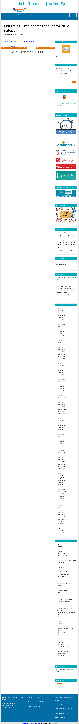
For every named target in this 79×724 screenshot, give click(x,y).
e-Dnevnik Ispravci (62, 73)
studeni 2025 (61, 329)
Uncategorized (62, 649)
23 (66, 245)
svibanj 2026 (61, 315)
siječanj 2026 (61, 324)
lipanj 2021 (61, 450)
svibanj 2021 (61, 452)
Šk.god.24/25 (61, 637)
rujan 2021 (61, 443)
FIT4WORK (61, 562)
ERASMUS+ (61, 558)
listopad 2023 (61, 386)
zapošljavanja (61, 658)
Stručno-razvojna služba (64, 646)
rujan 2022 (61, 416)
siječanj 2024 (61, 379)
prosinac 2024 (62, 354)
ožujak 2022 (61, 429)
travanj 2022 (61, 427)
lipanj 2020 (61, 478)
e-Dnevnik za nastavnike (64, 71)
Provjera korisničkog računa (65, 57)
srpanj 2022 (61, 420)
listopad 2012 (61, 533)
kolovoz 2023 (61, 391)
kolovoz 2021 (61, 446)
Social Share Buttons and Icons (31, 723)
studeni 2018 (61, 519)
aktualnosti (61, 549)
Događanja (61, 551)
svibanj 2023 (61, 397)
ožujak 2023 (61, 402)
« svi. (60, 250)
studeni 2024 (61, 356)
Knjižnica (23, 18)
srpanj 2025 (61, 338)
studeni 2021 (61, 439)
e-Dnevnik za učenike (63, 68)
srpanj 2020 (61, 475)
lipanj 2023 (61, 395)
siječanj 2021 (61, 461)
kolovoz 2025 (61, 336)
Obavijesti (60, 594)
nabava (60, 585)
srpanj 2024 (61, 365)
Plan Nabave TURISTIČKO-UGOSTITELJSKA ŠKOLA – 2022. (13, 47)
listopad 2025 (61, 331)
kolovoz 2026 (61, 308)
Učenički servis (13, 18)
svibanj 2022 (61, 425)
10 (68, 240)
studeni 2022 (61, 411)
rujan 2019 (61, 498)
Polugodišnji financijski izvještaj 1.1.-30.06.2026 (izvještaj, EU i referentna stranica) (66, 290)
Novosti (60, 592)
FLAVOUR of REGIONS (64, 565)
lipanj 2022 (61, 423)
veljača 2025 (61, 349)
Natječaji (4, 18)
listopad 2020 (61, 468)
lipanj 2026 (61, 313)
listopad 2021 (61, 441)
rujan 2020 (61, 471)
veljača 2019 (61, 514)
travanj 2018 (61, 528)
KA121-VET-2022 (63, 572)
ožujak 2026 (61, 319)
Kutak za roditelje (62, 576)
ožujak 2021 (61, 457)
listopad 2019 (61, 496)
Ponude (73, 15)
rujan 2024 (61, 361)
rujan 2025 (61, 333)
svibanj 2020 (61, 480)
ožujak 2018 (61, 530)
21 (60, 245)
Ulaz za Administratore (65, 669)
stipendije (60, 642)
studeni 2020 (61, 466)
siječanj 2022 (61, 434)
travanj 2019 (61, 510)
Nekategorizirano (62, 590)
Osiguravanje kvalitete (64, 601)
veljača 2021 (61, 459)
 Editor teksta (61, 672)
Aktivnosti (60, 546)
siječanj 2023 (61, 407)
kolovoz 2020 (61, 473)
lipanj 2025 (61, 340)
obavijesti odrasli (62, 597)
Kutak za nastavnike (63, 574)
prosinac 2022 (62, 409)
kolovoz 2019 (61, 500)
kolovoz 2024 (61, 363)
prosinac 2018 (62, 516)
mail (64, 264)
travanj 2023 (61, 400)
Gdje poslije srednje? (63, 567)
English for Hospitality (64, 553)
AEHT (59, 544)
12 (74, 240)
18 (71, 242)
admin (21, 34)
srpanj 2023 (61, 393)
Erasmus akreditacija (38, 15)
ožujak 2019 (61, 512)
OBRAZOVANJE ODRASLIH (65, 599)
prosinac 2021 (62, 436)
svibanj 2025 (61, 342)
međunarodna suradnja (64, 583)
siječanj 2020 (61, 489)
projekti (60, 619)
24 (68, 245)
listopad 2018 (61, 521)
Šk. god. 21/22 (62, 633)
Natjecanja (61, 588)
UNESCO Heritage (63, 651)
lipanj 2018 (61, 526)
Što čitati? (60, 644)
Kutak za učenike (62, 578)
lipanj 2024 (61, 368)
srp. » (71, 250)
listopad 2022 (61, 413)
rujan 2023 (61, 388)
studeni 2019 (61, 494)
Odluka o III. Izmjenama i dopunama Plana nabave (21, 41)
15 (63, 242)
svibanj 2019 (61, 507)
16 (66, 242)
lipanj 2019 (61, 505)
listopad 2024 (61, 358)
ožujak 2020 (61, 484)
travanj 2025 (61, 345)
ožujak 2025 (61, 347)
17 (68, 242)
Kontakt (38, 18)
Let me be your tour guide (65, 581)
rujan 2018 (61, 523)
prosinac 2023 (62, 381)
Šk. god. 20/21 (62, 630)
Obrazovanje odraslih (52, 15)
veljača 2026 (61, 322)
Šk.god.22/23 (61, 635)
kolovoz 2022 (61, 418)
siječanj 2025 (61, 352)
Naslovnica (5, 15)
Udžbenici (30, 18)
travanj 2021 (61, 455)
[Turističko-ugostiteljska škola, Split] (39, 12)
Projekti (27, 15)
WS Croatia (61, 655)
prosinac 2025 (62, 326)
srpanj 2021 (61, 448)
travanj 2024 (61, 372)
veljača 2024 (61, 377)
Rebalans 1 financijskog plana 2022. (45, 47)
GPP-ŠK (60, 569)
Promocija (60, 623)
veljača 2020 (61, 487)
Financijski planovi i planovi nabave (67, 560)
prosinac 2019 (62, 491)
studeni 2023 (61, 384)
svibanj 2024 (61, 370)
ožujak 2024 (61, 374)
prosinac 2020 (62, 464)
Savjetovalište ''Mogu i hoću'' (65, 628)
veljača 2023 (61, 404)
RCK (59, 626)
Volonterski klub (62, 653)
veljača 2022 (61, 432)
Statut (59, 639)
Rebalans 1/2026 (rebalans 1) (66, 286)
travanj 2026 (61, 317)
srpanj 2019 (61, 503)
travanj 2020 (61, 482)
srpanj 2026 (61, 310)
